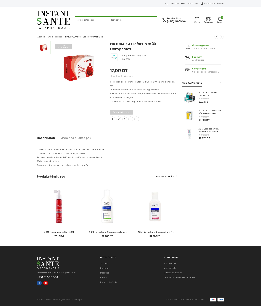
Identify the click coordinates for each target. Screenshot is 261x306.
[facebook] (39, 283)
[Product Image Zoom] (100, 89)
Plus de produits (165, 176)
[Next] (223, 83)
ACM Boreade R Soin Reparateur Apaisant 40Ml (209, 131)
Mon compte (193, 3)
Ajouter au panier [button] (59, 237)
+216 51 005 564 (47, 277)
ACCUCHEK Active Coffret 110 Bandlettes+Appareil (208, 95)
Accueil (41, 36)
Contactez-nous (178, 3)
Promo (103, 277)
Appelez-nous (174, 18)
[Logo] (53, 20)
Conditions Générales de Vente (179, 277)
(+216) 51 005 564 (176, 21)
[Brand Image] (114, 57)
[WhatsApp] (130, 119)
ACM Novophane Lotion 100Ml (59, 232)
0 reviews (128, 76)
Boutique (104, 268)
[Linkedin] (136, 119)
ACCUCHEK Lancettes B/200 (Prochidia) (209, 112)
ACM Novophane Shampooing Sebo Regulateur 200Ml (107, 233)
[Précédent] (216, 37)
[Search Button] (154, 20)
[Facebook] (112, 119)
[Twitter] (118, 119)
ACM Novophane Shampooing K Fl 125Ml (155, 233)
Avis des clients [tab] (76, 138)
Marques (104, 272)
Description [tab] (46, 138)
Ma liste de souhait (173, 272)
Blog (166, 3)
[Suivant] (221, 37)
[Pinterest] (124, 119)
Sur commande (63, 46)
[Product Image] (79, 67)
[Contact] (164, 20)
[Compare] (111, 126)
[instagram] (45, 283)
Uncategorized (55, 36)
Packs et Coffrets (108, 282)
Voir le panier (170, 263)
